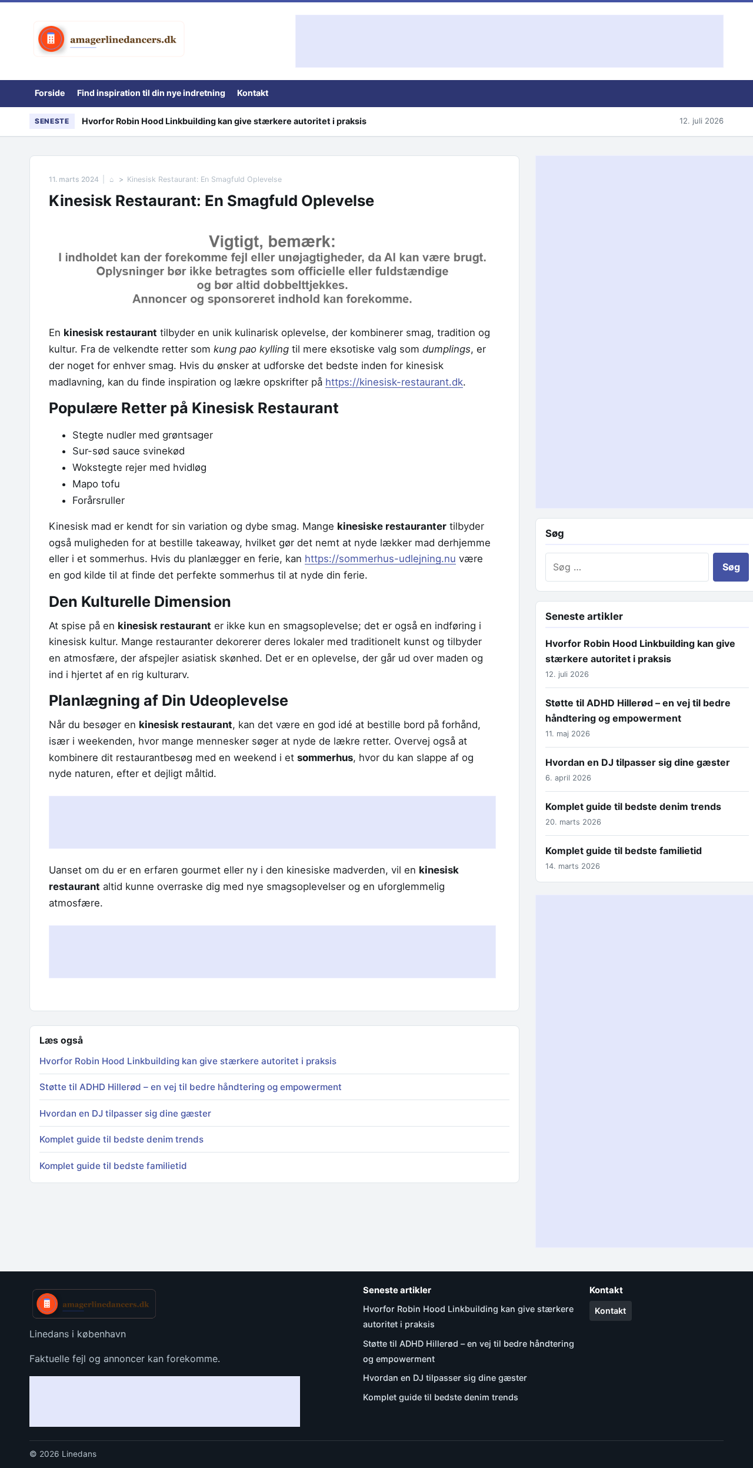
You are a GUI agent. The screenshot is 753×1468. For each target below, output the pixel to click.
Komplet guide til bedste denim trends (121, 1139)
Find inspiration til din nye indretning (151, 93)
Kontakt (252, 93)
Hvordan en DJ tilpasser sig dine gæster (125, 1113)
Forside (50, 93)
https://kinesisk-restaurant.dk (394, 382)
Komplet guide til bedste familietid (113, 1165)
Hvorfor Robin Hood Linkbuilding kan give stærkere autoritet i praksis (224, 121)
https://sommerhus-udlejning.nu (380, 558)
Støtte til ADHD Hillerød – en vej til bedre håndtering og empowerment (190, 1086)
